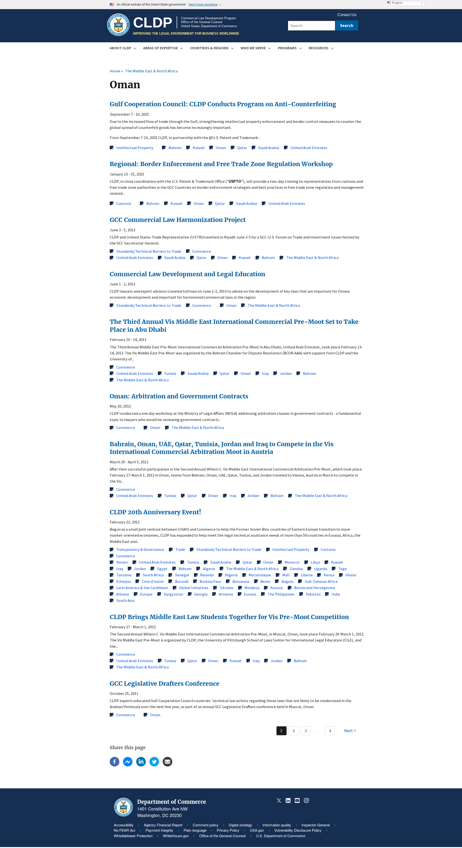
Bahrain (174, 147)
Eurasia (250, 594)
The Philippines (281, 594)
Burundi (181, 581)
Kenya (329, 575)
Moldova (251, 587)
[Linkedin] (141, 765)
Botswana (240, 581)
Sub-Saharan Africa (321, 581)
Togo (342, 568)
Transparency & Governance (140, 549)
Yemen (122, 562)
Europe (146, 594)
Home (115, 71)
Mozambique (260, 575)
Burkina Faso (210, 581)
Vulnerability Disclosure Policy (297, 830)
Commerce (201, 251)
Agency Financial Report (163, 824)
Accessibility (124, 824)
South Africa (153, 575)
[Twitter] (154, 765)
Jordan (286, 373)
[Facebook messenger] (128, 765)
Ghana (351, 575)
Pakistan (313, 594)
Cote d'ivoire (153, 581)
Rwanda (207, 575)
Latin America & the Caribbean (142, 587)
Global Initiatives (193, 587)
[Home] (118, 25)
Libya (315, 562)
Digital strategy (240, 824)
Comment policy (205, 824)
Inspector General (316, 824)
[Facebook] (114, 765)
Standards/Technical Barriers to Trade (148, 251)
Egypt (162, 568)
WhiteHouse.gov (176, 835)
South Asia (125, 600)
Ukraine (226, 587)
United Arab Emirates (308, 147)
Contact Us (346, 15)
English (396, 3)
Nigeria (231, 575)
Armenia (226, 594)
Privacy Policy (228, 830)
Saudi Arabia (268, 147)
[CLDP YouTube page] (297, 801)
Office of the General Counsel (222, 835)
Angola (287, 581)
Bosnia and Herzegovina (314, 587)
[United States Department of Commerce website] (123, 815)
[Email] (167, 765)
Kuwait (199, 147)
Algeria (209, 568)
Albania (122, 594)
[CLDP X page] (279, 801)
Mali (285, 575)
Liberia (307, 575)
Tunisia (170, 373)
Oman (221, 147)
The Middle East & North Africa (151, 71)
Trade (180, 549)
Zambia (296, 568)
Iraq (265, 373)
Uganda (320, 568)
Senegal (182, 575)
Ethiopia (123, 581)
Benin (265, 581)
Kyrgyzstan (173, 594)
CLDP (152, 22)
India (336, 594)
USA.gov (257, 830)
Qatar (242, 147)
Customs (123, 203)
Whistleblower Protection (133, 835)
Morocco (292, 562)
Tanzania (123, 575)
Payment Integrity (159, 830)
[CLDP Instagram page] (306, 801)
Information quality (277, 824)
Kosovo (276, 587)
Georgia (200, 594)
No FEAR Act (124, 830)
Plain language (195, 830)
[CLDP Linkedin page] (288, 801)
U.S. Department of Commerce (280, 835)
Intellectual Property (134, 147)
